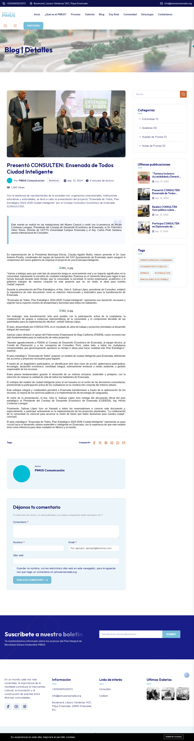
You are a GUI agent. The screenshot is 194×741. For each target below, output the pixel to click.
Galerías (89, 14)
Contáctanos (165, 14)
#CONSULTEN (162, 273)
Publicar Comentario (30, 580)
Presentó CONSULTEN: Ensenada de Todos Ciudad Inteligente (166, 192)
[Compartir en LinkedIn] (112, 442)
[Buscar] (5, 25)
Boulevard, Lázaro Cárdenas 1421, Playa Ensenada (61, 3)
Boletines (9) (149, 127)
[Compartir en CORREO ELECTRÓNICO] (123, 442)
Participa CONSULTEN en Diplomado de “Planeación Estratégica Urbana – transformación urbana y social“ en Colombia (167, 225)
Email (72, 542)
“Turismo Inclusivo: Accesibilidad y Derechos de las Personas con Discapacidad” (167, 175)
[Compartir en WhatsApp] (118, 442)
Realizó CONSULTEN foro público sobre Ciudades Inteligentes (165, 208)
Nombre (18, 542)
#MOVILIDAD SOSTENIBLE (154, 279)
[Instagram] (24, 706)
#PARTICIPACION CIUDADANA (156, 260)
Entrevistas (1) (150, 119)
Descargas (147, 14)
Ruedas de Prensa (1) (154, 136)
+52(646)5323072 (16, 3)
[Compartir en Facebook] (94, 442)
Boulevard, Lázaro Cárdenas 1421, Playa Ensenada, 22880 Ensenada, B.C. (72, 706)
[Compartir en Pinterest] (106, 442)
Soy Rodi (114, 14)
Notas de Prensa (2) (153, 145)
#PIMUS (144, 273)
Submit (171, 634)
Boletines (54, 180)
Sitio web (18, 555)
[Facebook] (8, 706)
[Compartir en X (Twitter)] (100, 442)
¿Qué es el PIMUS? (55, 14)
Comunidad (130, 14)
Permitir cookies (174, 737)
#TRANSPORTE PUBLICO (153, 266)
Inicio (37, 14)
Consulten (105, 689)
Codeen (103, 695)
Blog (101, 14)
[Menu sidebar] (15, 25)
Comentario (19, 522)
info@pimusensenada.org (178, 3)
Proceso (75, 14)
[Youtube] (16, 706)
